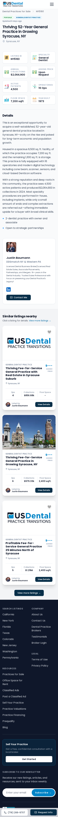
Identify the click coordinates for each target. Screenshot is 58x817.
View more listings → (40, 320)
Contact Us (38, 620)
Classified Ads (10, 690)
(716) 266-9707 (16, 812)
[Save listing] (49, 332)
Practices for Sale (13, 674)
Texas (6, 633)
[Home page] (13, 4)
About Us (37, 614)
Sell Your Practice (13, 702)
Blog (5, 727)
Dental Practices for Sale (16, 11)
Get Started (29, 759)
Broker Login (39, 643)
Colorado (8, 639)
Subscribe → (43, 792)
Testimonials (39, 636)
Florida (6, 627)
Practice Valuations (14, 709)
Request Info (45, 812)
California (8, 614)
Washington (9, 651)
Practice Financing (13, 715)
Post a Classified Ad (14, 696)
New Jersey (9, 645)
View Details (44, 404)
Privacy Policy (40, 665)
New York (8, 620)
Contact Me (20, 297)
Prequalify (8, 721)
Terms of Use (40, 659)
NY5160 (40, 11)
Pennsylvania (10, 657)
